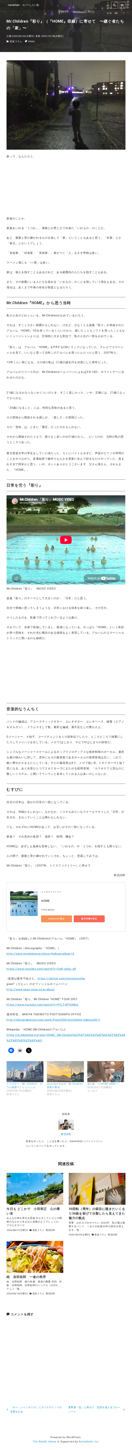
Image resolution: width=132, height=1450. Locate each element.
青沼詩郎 (66, 1134)
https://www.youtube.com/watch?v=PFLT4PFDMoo (42, 1004)
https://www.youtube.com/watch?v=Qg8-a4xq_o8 (41, 969)
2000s (31, 41)
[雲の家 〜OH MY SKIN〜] (105, 1071)
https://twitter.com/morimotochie (61, 978)
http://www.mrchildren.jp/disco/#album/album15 (40, 953)
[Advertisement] (66, 187)
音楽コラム (16, 41)
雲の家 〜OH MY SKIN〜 (102, 1083)
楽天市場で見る (89, 918)
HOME (45, 900)
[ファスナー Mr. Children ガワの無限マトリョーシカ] (25, 1071)
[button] (66, 104)
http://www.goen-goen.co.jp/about (31, 989)
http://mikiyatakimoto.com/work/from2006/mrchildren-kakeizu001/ (53, 1019)
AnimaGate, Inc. (89, 1441)
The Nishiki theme (44, 1441)
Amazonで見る (56, 918)
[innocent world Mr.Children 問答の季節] (65, 1071)
